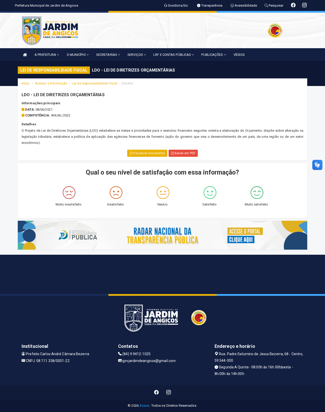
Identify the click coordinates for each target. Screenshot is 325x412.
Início (26, 83)
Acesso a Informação (51, 83)
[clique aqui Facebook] (156, 392)
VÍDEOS (239, 55)
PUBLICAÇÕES (212, 55)
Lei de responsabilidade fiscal (94, 83)
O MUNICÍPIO (77, 55)
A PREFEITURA (46, 55)
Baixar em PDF (184, 153)
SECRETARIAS (107, 55)
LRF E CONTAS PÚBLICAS (172, 55)
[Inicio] (24, 54)
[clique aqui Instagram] (168, 392)
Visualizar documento (148, 153)
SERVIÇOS (135, 55)
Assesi (144, 405)
